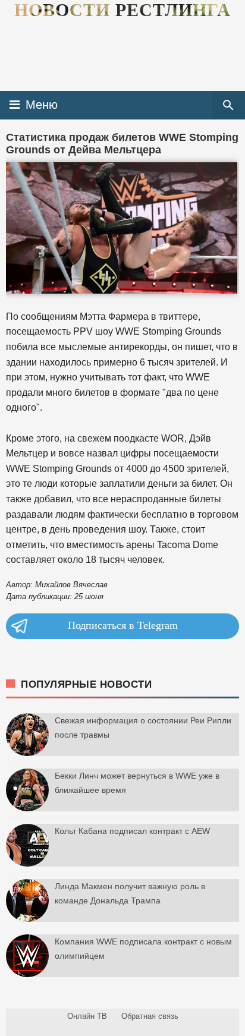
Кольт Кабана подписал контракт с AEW (132, 831)
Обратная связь (149, 1016)
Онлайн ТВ (87, 1016)
